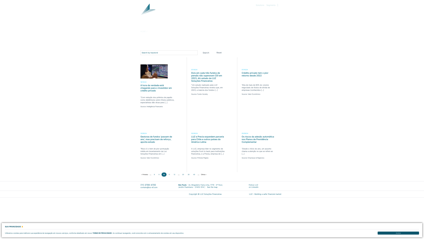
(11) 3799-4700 (148, 185)
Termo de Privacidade (102, 233)
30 (188, 174)
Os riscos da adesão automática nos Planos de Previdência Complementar (258, 139)
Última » (203, 174)
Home (143, 31)
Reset (219, 52)
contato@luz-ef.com (148, 187)
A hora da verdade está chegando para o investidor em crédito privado (156, 88)
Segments (270, 5)
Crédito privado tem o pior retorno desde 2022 (255, 74)
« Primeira (144, 174)
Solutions (260, 5)
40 (194, 174)
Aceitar (398, 233)
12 (174, 174)
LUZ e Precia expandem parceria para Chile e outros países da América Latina (207, 139)
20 (183, 174)
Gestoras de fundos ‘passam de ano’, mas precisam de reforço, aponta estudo (156, 139)
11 (169, 174)
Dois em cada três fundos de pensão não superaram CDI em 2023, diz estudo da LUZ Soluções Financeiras (206, 77)
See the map (212, 187)
